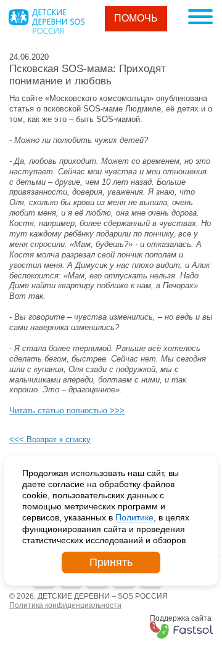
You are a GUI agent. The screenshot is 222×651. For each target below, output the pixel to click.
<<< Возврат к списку (50, 439)
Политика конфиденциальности (65, 605)
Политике (134, 517)
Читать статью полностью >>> (67, 410)
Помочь (136, 18)
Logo (46, 21)
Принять (111, 562)
